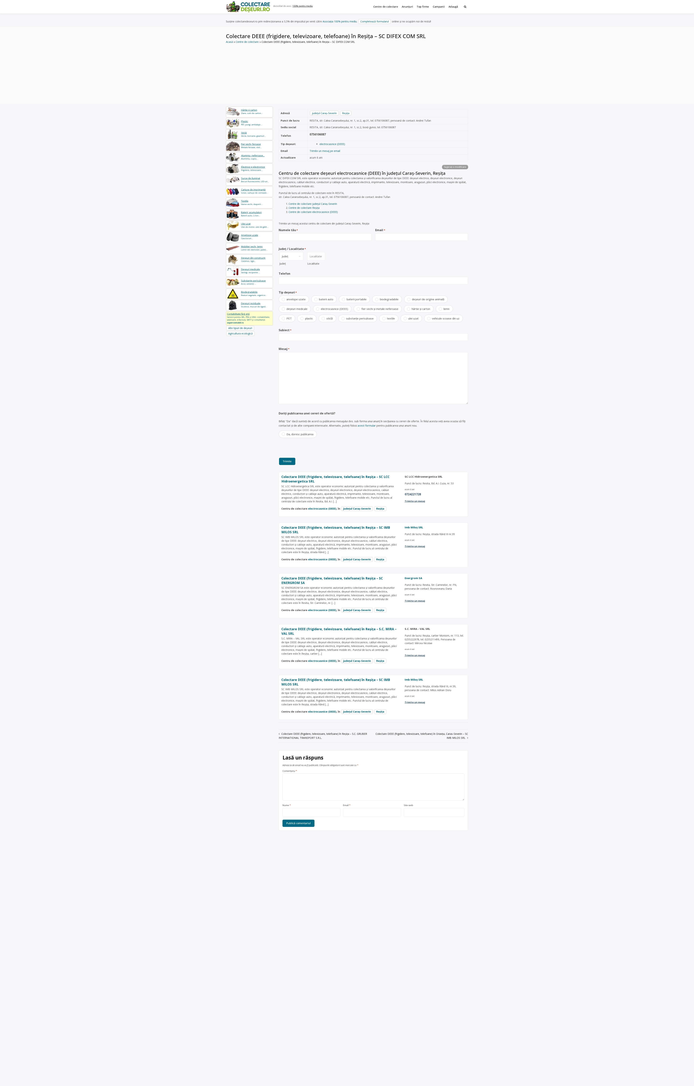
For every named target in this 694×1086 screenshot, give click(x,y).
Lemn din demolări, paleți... (254, 248)
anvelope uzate (296, 299)
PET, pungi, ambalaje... (251, 123)
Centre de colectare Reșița (304, 207)
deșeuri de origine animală (428, 299)
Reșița (345, 113)
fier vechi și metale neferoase (379, 309)
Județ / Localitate (292, 249)
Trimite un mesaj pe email (325, 151)
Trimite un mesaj (415, 501)
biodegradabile (389, 299)
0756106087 (318, 134)
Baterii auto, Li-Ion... (251, 214)
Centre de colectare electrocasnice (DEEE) (313, 212)
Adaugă (453, 6)
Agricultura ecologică (240, 333)
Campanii (439, 6)
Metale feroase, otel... (251, 146)
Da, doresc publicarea (299, 434)
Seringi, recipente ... (250, 271)
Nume (286, 805)
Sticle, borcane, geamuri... (253, 134)
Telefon (284, 273)
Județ (282, 263)
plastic (309, 318)
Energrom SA (413, 578)
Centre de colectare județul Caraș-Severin (313, 203)
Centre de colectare (385, 6)
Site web (408, 805)
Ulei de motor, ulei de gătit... (254, 225)
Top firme (423, 6)
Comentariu (289, 771)
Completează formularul (374, 21)
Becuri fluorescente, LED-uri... (255, 180)
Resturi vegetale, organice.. (253, 294)
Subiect (285, 330)
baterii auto (326, 299)
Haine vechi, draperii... (251, 202)
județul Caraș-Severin (324, 113)
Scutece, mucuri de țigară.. (254, 305)
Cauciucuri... (249, 237)
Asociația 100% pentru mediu (340, 21)
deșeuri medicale (296, 309)
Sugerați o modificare (455, 166)
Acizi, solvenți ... (253, 282)
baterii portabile (357, 299)
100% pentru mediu (302, 6)
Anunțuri (407, 6)
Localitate (313, 263)
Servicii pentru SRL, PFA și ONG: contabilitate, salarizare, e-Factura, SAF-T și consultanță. (248, 318)
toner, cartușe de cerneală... (254, 191)
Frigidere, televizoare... (253, 168)
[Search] (465, 7)
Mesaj (284, 349)
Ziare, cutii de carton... (252, 111)
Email (380, 230)
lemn (446, 309)
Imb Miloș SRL (414, 527)
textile (391, 318)
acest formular (367, 425)
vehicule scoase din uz (445, 318)
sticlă (329, 318)
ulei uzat (413, 318)
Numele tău (288, 230)
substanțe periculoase (360, 318)
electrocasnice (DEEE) (332, 144)
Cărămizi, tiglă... (253, 259)
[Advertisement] (347, 71)
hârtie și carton (421, 309)
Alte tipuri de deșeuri (240, 328)
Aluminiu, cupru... (253, 157)
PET (289, 318)
